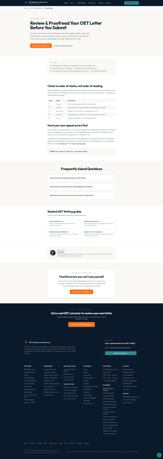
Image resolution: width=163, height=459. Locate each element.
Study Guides (28, 392)
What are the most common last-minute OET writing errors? (72, 195)
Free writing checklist (81, 151)
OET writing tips (60, 151)
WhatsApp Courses (30, 372)
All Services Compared (70, 387)
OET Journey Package (129, 400)
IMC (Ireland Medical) (109, 434)
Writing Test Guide (29, 389)
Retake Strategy (29, 400)
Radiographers (87, 395)
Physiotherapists (88, 378)
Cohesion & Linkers (49, 389)
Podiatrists (86, 392)
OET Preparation (29, 378)
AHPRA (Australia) (108, 399)
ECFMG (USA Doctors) (110, 401)
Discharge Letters (69, 377)
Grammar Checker (128, 372)
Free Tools (91, 3)
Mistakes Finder (127, 383)
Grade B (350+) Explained (52, 383)
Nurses (85, 369)
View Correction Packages (80, 324)
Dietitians (86, 383)
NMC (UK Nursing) (108, 393)
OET (71, 3)
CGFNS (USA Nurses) (109, 404)
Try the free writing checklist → (63, 46)
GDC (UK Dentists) (108, 419)
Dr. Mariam (60, 252)
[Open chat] (159, 455)
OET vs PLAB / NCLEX (109, 381)
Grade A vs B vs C (49, 381)
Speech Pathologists (89, 398)
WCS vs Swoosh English (71, 396)
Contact (39, 443)
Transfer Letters (68, 380)
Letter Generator (128, 378)
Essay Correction (128, 402)
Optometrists (87, 389)
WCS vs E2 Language (70, 390)
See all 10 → (126, 389)
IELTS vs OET (107, 372)
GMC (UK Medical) (108, 396)
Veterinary (86, 401)
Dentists (85, 381)
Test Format (27, 386)
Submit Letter (130, 3)
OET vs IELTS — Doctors (110, 378)
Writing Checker (128, 369)
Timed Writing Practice (130, 386)
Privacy (72, 443)
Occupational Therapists (90, 386)
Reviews (108, 3)
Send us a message (119, 353)
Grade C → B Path (29, 402)
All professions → (88, 403)
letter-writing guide (79, 144)
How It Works (53, 443)
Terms (66, 443)
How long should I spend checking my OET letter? (68, 178)
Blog (60, 443)
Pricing (101, 3)
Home (66, 3)
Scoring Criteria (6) (49, 369)
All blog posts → (49, 395)
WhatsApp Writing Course (131, 397)
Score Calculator (49, 386)
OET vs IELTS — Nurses (110, 375)
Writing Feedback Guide (51, 392)
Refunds (79, 443)
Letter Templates (29, 383)
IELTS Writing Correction (110, 369)
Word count (69, 151)
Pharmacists (87, 375)
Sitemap (86, 443)
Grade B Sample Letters (51, 375)
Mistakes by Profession (51, 378)
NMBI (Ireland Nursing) (110, 431)
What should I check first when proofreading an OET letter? (71, 187)
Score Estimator (128, 375)
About (26, 443)
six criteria (62, 144)
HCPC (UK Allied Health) (110, 425)
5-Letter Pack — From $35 (80, 292)
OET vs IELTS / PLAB (70, 399)
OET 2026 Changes (30, 381)
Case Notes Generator (130, 381)
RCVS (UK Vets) (107, 428)
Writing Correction (29, 369)
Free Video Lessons (50, 372)
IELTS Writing (81, 3)
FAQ (45, 443)
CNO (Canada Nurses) (110, 417)
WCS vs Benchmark (70, 393)
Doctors (85, 372)
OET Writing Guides (36, 8)
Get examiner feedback (39, 46)
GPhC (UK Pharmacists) (110, 422)
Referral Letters (68, 374)
